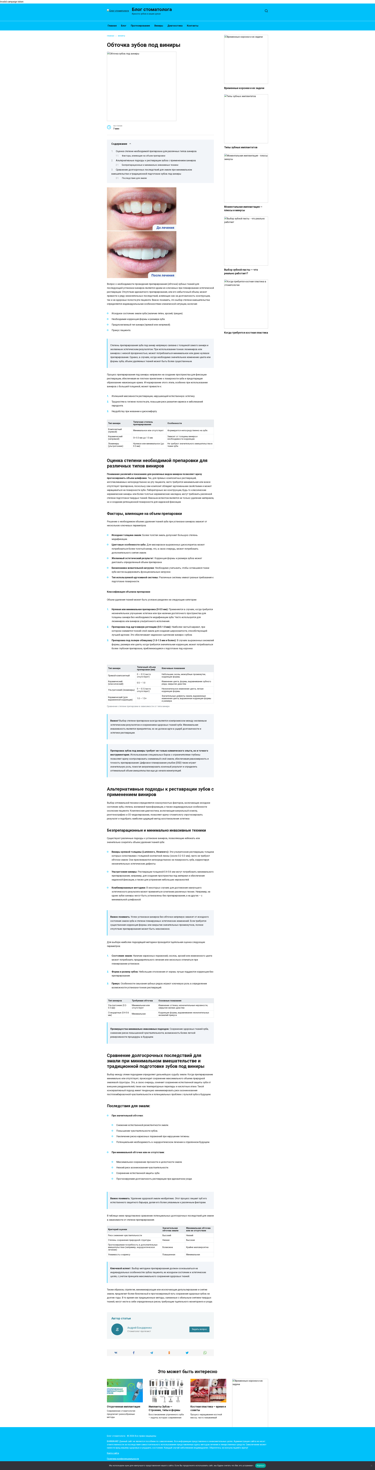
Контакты (192, 25)
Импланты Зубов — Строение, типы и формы (164, 1408)
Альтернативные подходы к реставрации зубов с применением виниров (156, 160)
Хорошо (260, 1465)
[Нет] (371, 1465)
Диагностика (175, 25)
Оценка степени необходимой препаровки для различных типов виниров (156, 151)
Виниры (158, 25)
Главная (112, 25)
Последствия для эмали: (134, 178)
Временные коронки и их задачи (244, 87)
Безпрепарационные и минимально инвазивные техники (150, 165)
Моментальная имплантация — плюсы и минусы (243, 208)
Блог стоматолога (152, 9)
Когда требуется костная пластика (246, 332)
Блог (123, 25)
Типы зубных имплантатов (240, 147)
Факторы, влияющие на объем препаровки (143, 155)
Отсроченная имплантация (123, 1406)
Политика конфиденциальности (123, 1459)
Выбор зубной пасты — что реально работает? (241, 271)
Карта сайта (113, 1453)
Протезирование (140, 25)
